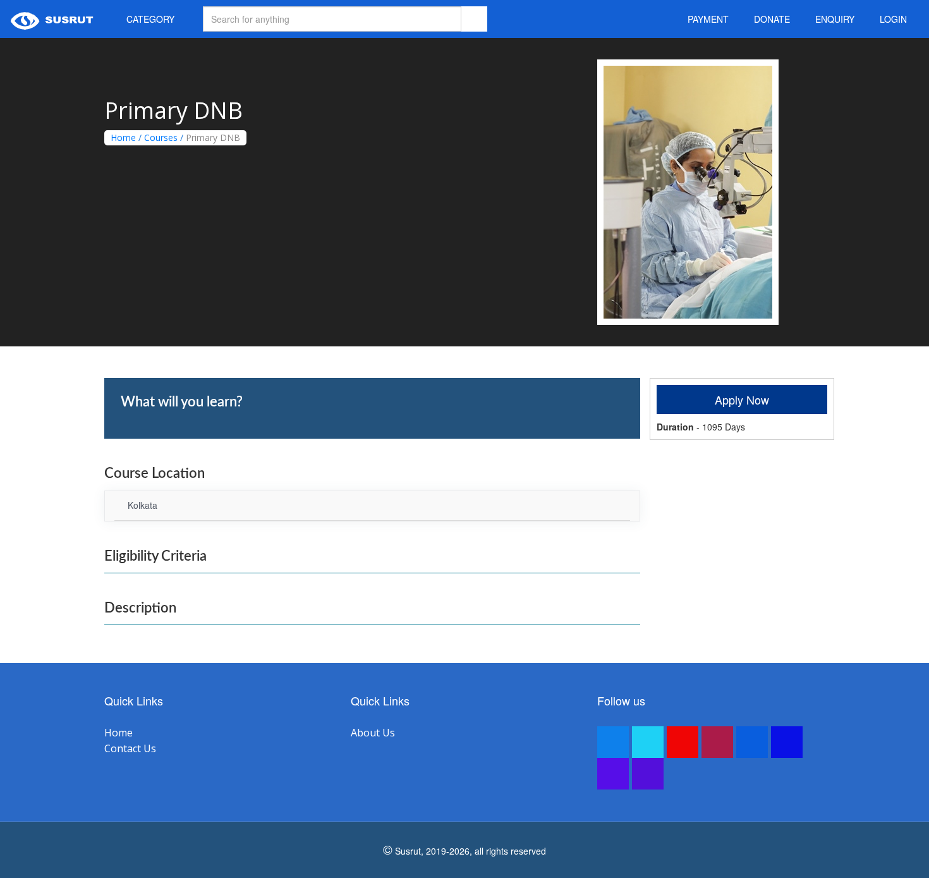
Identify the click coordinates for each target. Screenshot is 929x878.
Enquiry (834, 19)
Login (893, 19)
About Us (373, 733)
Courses (161, 137)
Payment (708, 19)
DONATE (772, 19)
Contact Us (130, 748)
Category (149, 19)
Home (123, 137)
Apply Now (742, 399)
